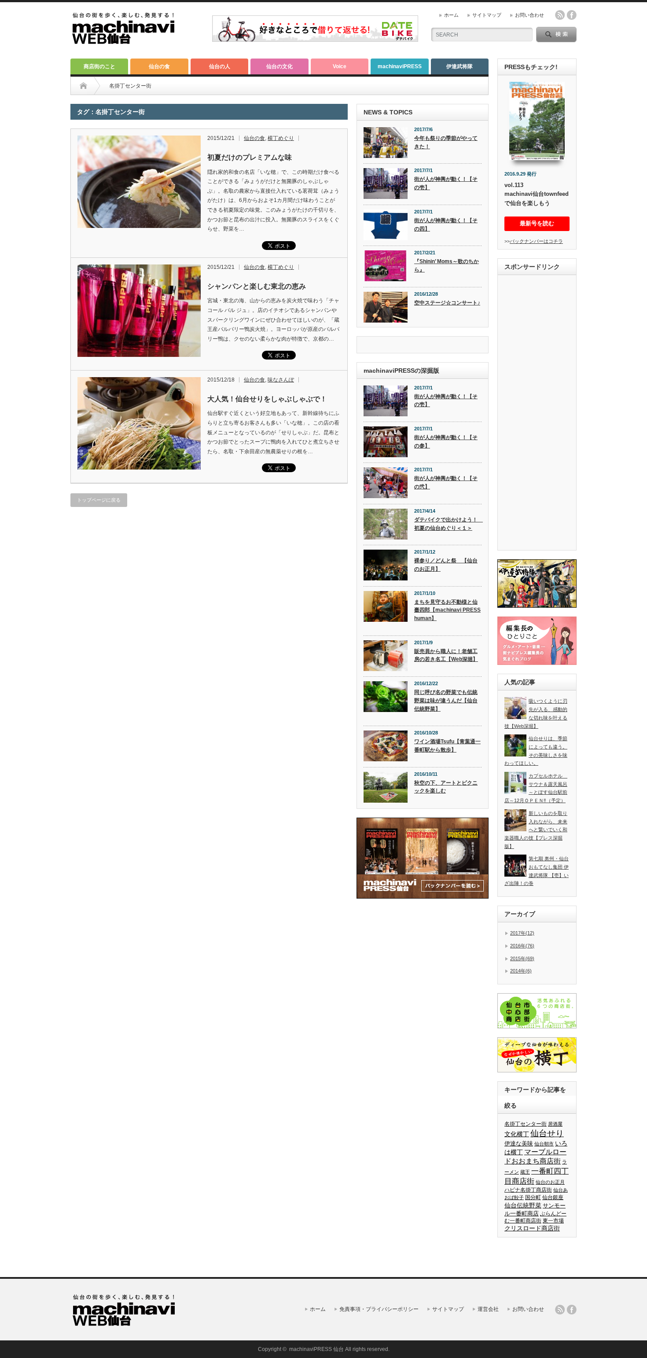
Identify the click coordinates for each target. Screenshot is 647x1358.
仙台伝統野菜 (522, 1205)
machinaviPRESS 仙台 (316, 1349)
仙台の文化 (279, 66)
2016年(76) (522, 945)
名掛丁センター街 (525, 1124)
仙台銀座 (552, 1197)
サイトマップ (486, 15)
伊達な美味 (518, 1143)
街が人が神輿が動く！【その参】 (446, 441)
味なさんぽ (281, 380)
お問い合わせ (529, 15)
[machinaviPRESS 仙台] (123, 40)
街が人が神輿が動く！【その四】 (446, 224)
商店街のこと (99, 66)
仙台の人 (219, 66)
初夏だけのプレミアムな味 (249, 157)
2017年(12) (522, 933)
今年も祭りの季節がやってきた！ (446, 142)
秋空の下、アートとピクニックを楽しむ (446, 787)
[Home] (83, 86)
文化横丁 (516, 1134)
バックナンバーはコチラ (536, 241)
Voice (339, 66)
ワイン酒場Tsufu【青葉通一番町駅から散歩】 (447, 745)
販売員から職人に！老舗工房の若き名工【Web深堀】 (446, 655)
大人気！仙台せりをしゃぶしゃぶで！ (267, 399)
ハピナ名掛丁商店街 (528, 1190)
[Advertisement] (537, 414)
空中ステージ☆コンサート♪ (447, 303)
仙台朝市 (544, 1143)
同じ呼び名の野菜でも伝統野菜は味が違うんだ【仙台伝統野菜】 (446, 700)
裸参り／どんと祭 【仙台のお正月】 (446, 565)
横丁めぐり (281, 138)
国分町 (533, 1197)
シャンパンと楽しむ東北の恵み (256, 286)
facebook (572, 15)
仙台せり (547, 1133)
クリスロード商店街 (532, 1228)
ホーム (451, 15)
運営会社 (488, 1309)
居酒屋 (555, 1124)
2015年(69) (522, 958)
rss (560, 15)
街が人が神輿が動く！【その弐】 (446, 482)
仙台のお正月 (550, 1182)
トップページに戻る (99, 500)
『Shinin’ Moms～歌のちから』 (446, 265)
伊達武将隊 (459, 66)
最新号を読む (537, 223)
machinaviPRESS (400, 66)
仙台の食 (159, 66)
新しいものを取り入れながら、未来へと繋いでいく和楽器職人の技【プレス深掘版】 (535, 830)
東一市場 (553, 1220)
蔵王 (525, 1171)
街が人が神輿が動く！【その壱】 (446, 183)
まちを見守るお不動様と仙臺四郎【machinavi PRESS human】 (447, 610)
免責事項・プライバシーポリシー (379, 1309)
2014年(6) (521, 970)
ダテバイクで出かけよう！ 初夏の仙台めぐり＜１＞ (448, 524)
